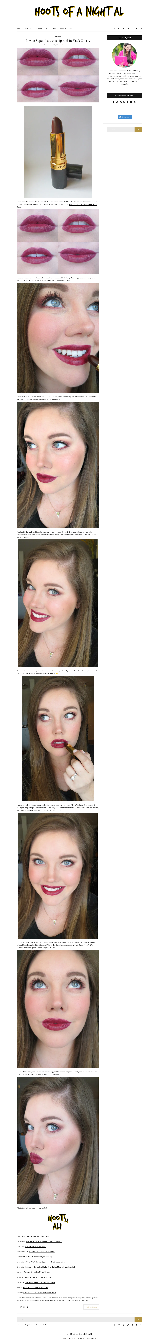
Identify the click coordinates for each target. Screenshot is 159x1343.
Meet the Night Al (24, 28)
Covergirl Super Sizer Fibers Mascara (37, 1272)
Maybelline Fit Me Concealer (35, 1246)
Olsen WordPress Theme (73, 1338)
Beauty (39, 28)
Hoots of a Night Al (79, 1333)
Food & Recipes (67, 28)
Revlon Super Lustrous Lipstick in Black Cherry (58, 41)
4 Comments (67, 45)
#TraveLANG (51, 28)
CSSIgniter (92, 1338)
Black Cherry (27, 1072)
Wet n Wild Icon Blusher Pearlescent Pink (36, 1277)
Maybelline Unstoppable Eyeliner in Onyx (38, 1257)
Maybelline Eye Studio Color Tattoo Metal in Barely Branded (53, 1267)
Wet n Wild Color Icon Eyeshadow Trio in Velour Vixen (45, 1262)
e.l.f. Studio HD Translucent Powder (42, 1252)
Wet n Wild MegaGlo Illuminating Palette (40, 1282)
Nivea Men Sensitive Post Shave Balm (35, 1236)
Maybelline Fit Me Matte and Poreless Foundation (44, 1241)
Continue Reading (91, 1307)
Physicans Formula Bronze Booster (35, 1287)
